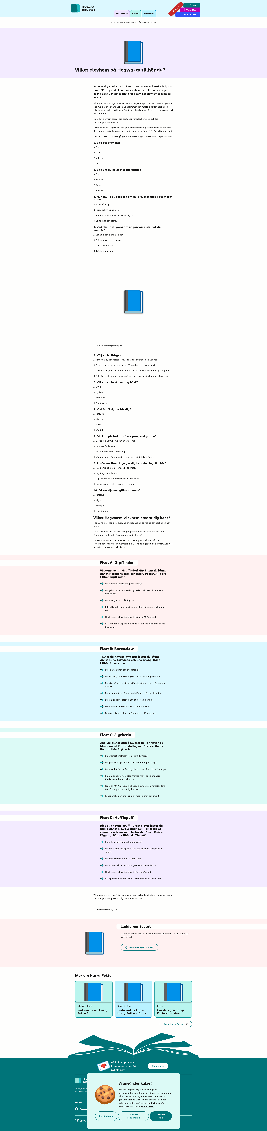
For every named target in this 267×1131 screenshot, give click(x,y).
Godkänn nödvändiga (133, 1116)
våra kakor (148, 1106)
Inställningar (106, 1116)
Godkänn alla (161, 1116)
